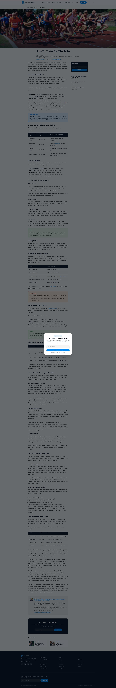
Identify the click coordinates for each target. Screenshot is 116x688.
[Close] (69, 335)
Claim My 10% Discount (58, 350)
